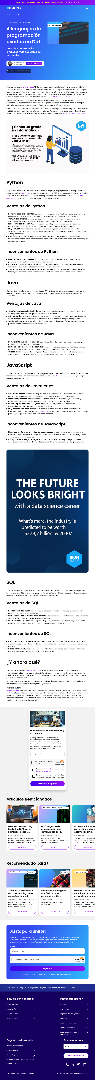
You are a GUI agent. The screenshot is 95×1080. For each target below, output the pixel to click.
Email (13, 946)
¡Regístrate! (47, 968)
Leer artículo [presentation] (22, 847)
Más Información (76, 1055)
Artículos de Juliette (34, 63)
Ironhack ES (10, 988)
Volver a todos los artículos (20, 15)
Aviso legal (10, 1073)
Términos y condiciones (26, 1073)
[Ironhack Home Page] (13, 8)
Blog (21, 988)
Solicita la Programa (47, 783)
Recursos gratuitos (72, 2)
